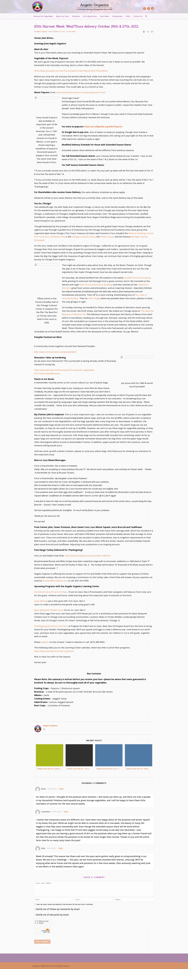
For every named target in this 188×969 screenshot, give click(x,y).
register (45, 642)
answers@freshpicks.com (55, 580)
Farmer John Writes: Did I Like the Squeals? (109, 769)
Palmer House (107, 236)
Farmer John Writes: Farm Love (139, 769)
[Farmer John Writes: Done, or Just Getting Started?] (49, 755)
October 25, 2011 (59, 31)
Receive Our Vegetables (43, 16)
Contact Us (137, 16)
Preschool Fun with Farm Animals (50, 591)
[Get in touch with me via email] (44, 729)
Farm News (104, 16)
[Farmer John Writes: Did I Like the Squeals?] (109, 755)
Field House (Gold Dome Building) (95, 284)
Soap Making (40, 601)
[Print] (144, 31)
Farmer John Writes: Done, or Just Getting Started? (50, 769)
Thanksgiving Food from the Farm (51, 626)
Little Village (94, 298)
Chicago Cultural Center (83, 236)
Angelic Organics (41, 31)
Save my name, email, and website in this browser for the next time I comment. (64, 904)
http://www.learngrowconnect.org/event (54, 651)
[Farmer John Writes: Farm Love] (138, 755)
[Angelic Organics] (37, 6)
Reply (61, 789)
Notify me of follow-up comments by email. (58, 909)
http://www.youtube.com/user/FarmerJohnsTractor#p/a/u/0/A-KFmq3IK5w (71, 70)
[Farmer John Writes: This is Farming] (79, 755)
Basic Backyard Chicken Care (48, 610)
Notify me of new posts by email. (52, 914)
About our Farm (62, 16)
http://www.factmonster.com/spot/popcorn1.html (80, 92)
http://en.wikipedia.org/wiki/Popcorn (103, 126)
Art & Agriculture (90, 16)
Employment (117, 16)
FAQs (128, 16)
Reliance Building (136, 233)
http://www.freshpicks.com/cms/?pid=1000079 (87, 555)
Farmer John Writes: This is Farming (80, 769)
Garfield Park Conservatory (137, 277)
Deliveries (76, 16)
